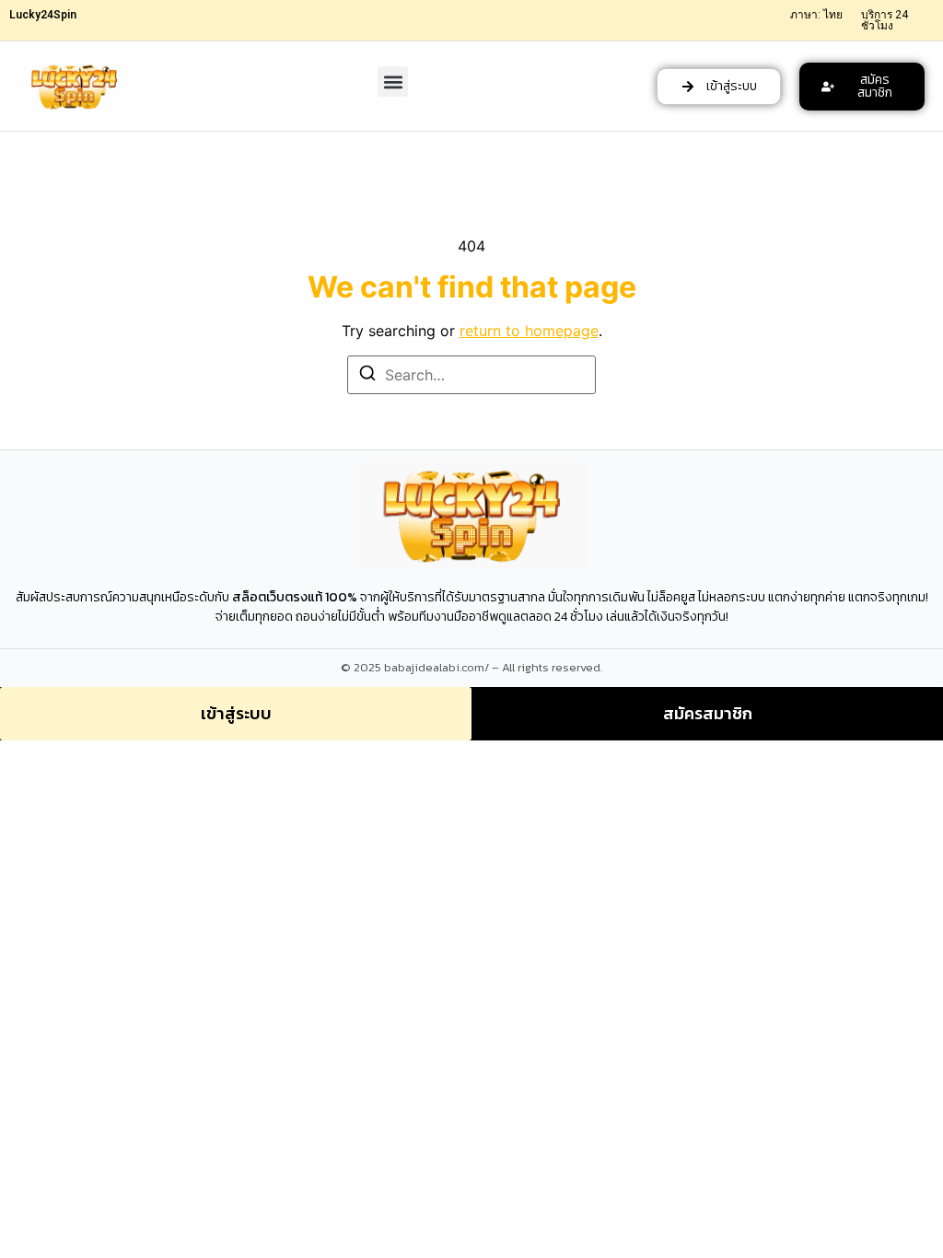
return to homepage (529, 330)
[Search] (367, 375)
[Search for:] (471, 374)
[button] (393, 81)
